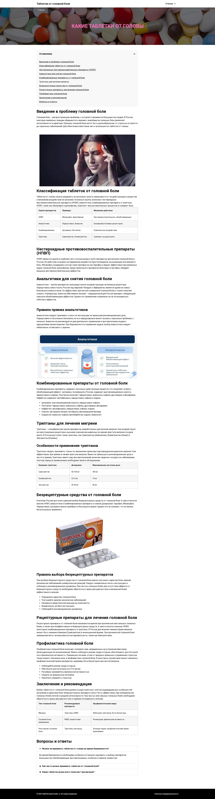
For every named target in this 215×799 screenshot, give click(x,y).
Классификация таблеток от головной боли (59, 66)
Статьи (169, 3)
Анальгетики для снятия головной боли (57, 74)
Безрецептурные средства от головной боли (60, 86)
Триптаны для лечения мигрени (54, 82)
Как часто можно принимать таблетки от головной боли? (70, 766)
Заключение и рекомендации (53, 98)
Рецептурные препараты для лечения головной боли (64, 90)
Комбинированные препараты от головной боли (62, 78)
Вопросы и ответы (48, 102)
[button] (134, 54)
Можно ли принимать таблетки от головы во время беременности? (75, 748)
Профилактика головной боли (53, 94)
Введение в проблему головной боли (56, 62)
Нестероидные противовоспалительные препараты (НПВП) (67, 70)
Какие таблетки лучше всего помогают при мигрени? (68, 772)
